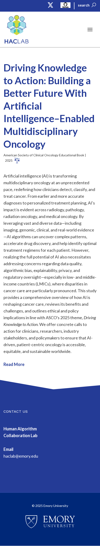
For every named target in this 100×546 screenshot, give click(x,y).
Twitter (50, 5)
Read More (13, 364)
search (84, 5)
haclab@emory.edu (20, 456)
